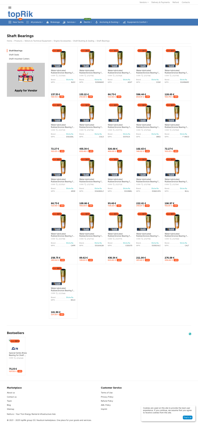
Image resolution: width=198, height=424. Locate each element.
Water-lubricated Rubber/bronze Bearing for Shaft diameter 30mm (91, 235)
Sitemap (10, 409)
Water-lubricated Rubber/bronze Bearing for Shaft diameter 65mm (63, 235)
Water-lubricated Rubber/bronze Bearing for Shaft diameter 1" (176, 126)
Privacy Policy (107, 397)
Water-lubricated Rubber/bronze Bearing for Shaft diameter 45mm (176, 71)
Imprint (104, 409)
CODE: (53, 76)
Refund (176, 2)
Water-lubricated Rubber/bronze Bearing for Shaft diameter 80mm (91, 126)
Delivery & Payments (160, 2)
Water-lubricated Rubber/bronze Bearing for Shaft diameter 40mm (91, 180)
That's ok (188, 417)
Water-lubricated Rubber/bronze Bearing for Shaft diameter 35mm (120, 180)
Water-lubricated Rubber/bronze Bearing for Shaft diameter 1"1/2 (148, 126)
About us (11, 392)
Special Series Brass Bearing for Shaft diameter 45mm (18, 354)
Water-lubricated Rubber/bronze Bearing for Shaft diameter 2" (63, 289)
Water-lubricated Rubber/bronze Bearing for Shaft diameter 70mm (120, 126)
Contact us (12, 397)
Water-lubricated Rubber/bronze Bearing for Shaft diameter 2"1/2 (176, 235)
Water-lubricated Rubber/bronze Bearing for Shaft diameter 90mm (148, 71)
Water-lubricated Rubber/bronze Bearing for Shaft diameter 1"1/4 (63, 180)
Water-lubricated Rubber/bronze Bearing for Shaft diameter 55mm (148, 235)
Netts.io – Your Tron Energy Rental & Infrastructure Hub (31, 414)
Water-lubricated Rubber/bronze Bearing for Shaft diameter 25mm (63, 126)
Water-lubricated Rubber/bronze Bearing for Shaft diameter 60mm (148, 180)
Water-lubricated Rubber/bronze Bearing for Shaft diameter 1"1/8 (120, 71)
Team (9, 401)
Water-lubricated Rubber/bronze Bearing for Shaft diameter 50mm (91, 71)
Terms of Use (107, 392)
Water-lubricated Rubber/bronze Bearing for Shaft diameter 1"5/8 (176, 180)
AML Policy (106, 405)
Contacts (186, 2)
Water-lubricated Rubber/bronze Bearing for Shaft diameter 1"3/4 (63, 71)
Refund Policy (107, 401)
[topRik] (20, 14)
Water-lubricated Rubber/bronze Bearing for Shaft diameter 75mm (120, 235)
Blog (9, 405)
